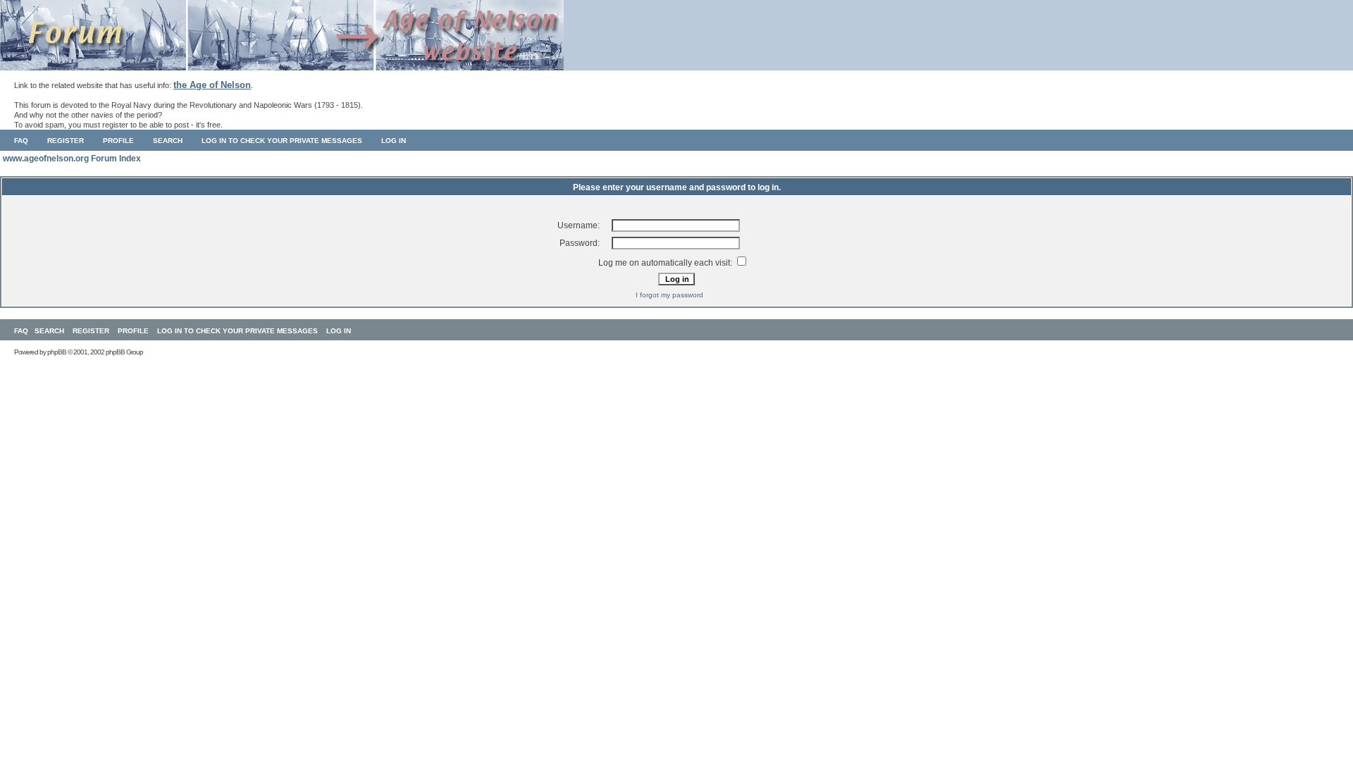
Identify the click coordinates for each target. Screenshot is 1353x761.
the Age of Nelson (212, 85)
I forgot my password (669, 295)
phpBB (56, 352)
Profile (118, 140)
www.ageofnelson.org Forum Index (72, 158)
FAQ (21, 140)
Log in (393, 140)
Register (65, 140)
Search (168, 140)
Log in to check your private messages (282, 140)
